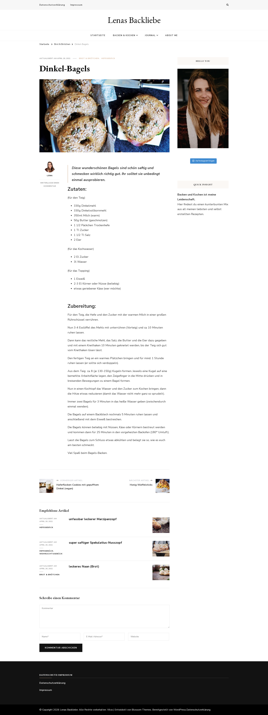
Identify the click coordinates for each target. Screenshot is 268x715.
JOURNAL (150, 35)
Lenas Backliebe (134, 20)
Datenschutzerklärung (52, 5)
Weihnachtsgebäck (51, 553)
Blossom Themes (141, 709)
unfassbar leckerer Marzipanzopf (93, 519)
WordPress (179, 709)
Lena (50, 175)
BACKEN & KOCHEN (124, 35)
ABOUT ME (171, 35)
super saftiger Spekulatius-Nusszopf (95, 543)
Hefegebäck (108, 58)
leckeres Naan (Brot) (84, 566)
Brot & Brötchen (89, 58)
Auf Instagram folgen (204, 160)
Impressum (76, 5)
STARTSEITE (97, 35)
